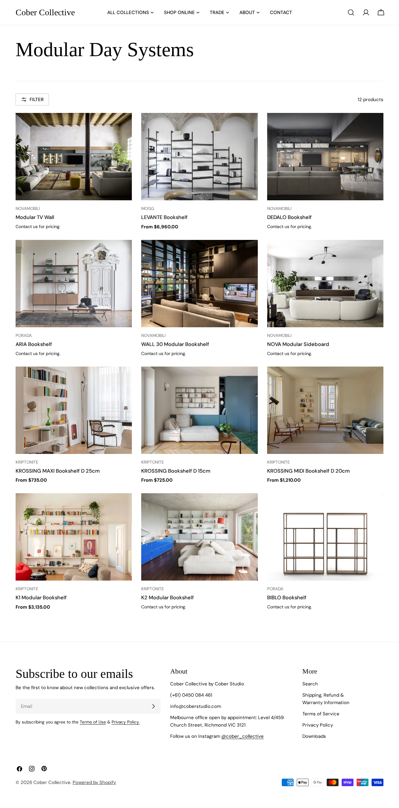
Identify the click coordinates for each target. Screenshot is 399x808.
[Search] (351, 12)
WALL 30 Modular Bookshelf (175, 344)
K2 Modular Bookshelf (167, 597)
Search (310, 684)
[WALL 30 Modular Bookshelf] (199, 283)
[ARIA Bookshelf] (74, 283)
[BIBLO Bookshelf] (325, 537)
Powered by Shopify (94, 782)
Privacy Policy (317, 725)
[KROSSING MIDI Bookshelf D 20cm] (325, 410)
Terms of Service (320, 714)
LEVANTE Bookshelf (164, 217)
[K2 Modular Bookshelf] (199, 537)
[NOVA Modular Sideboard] (325, 283)
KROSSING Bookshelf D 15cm (175, 471)
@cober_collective (242, 736)
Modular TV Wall (35, 217)
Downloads (314, 736)
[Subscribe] (153, 706)
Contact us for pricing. (38, 226)
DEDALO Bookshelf (289, 217)
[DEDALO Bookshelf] (325, 156)
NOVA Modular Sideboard (298, 344)
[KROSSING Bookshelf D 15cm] (199, 410)
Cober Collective (45, 12)
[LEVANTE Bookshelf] (199, 156)
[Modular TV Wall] (74, 156)
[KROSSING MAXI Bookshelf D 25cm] (74, 410)
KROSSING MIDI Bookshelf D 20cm (308, 471)
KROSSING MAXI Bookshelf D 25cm (58, 471)
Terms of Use (93, 722)
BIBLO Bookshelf (286, 597)
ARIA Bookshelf (34, 344)
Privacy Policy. (126, 722)
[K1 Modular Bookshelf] (74, 537)
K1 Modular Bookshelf (41, 597)
